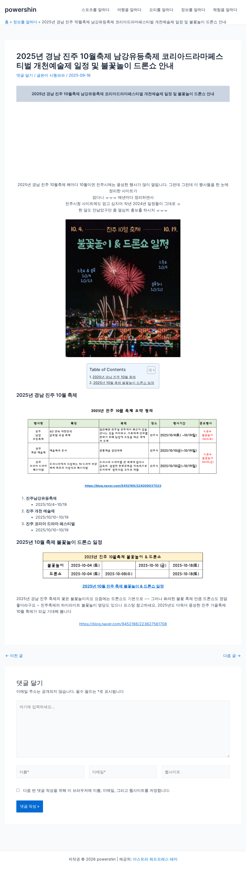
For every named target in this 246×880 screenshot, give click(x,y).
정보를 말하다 (193, 9)
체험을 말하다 (225, 9)
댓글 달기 (24, 75)
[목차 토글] (148, 370)
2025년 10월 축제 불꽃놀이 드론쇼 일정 (123, 383)
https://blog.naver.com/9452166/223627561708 (123, 623)
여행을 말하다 (129, 9)
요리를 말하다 (161, 9)
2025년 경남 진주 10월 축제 (114, 377)
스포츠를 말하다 (95, 9)
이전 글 (14, 655)
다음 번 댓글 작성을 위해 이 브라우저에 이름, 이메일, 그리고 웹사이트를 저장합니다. (96, 790)
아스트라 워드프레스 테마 (155, 859)
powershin (21, 9)
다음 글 (232, 655)
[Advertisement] (123, 141)
